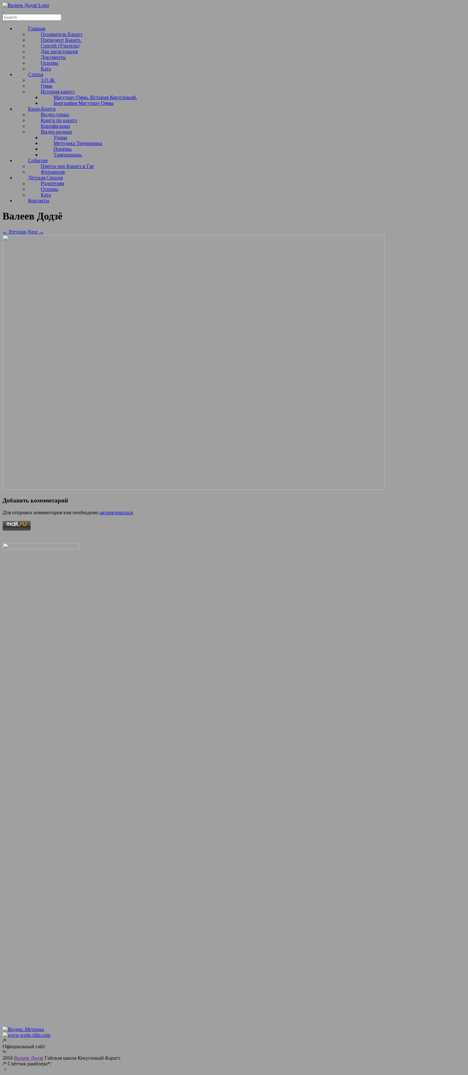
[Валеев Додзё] (26, 5)
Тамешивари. (67, 154)
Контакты (38, 200)
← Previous (14, 231)
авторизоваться (116, 512)
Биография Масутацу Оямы (83, 103)
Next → (36, 231)
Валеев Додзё (28, 1058)
